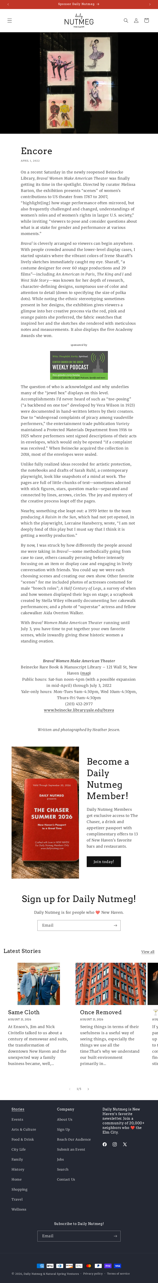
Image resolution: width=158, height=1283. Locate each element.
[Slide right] (88, 1089)
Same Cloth (24, 1012)
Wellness (19, 1209)
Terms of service (118, 1273)
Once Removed (101, 1012)
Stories (18, 1109)
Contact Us (66, 1179)
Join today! (104, 862)
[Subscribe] (115, 925)
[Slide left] (70, 1089)
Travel (17, 1199)
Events (17, 1119)
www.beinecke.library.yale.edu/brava (79, 710)
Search (62, 1169)
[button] (10, 20)
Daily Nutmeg (33, 1274)
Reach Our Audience (74, 1139)
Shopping (20, 1189)
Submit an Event (71, 1149)
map (85, 673)
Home (17, 1179)
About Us (64, 1119)
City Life (19, 1149)
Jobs (60, 1159)
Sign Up (63, 1129)
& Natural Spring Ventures (61, 1274)
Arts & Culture (24, 1129)
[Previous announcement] (8, 4)
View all (148, 952)
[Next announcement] (150, 4)
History (18, 1169)
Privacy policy (93, 1273)
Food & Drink (23, 1139)
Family (17, 1159)
